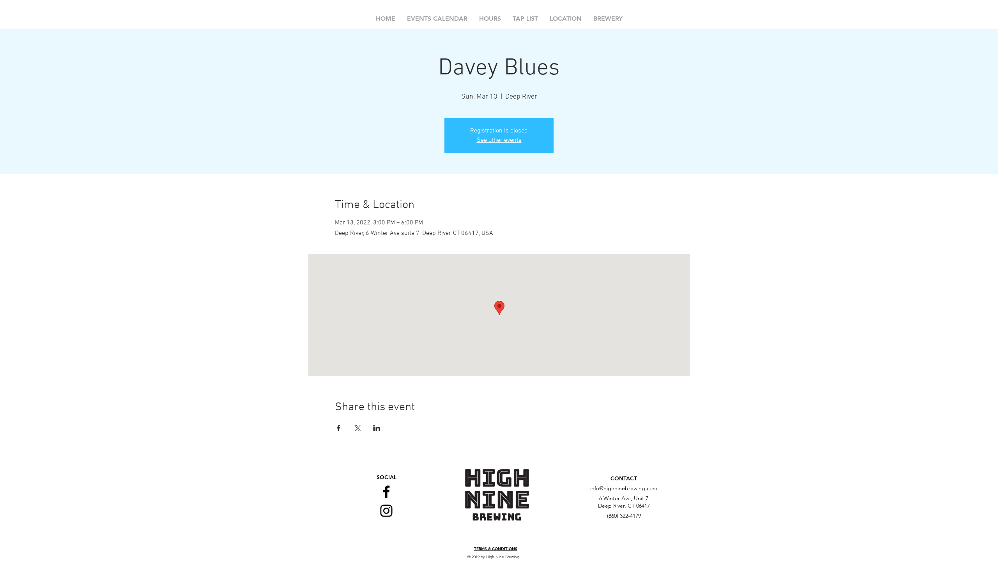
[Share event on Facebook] (338, 428)
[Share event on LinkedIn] (376, 428)
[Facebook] (386, 491)
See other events (499, 140)
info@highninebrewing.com (623, 488)
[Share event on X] (357, 428)
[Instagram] (386, 511)
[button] (495, 549)
